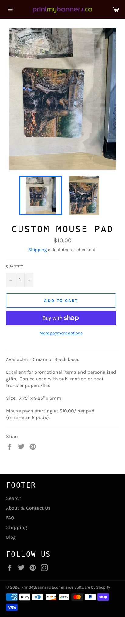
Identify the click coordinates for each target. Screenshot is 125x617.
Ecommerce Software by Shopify (81, 587)
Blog (11, 537)
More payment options (61, 333)
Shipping (37, 249)
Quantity (14, 266)
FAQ (10, 517)
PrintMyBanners (35, 587)
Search (14, 498)
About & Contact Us (28, 508)
